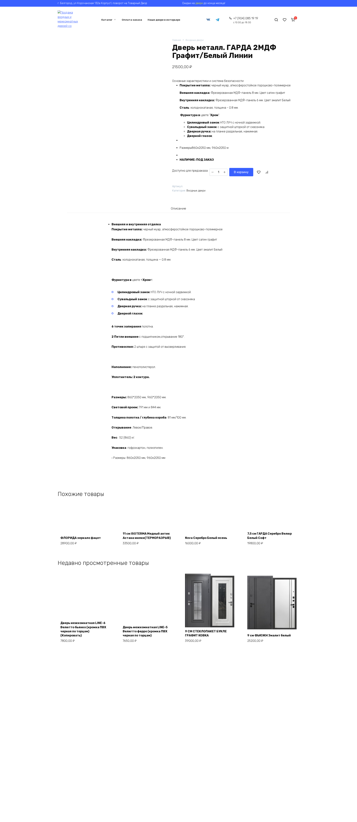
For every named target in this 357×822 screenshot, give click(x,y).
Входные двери (195, 40)
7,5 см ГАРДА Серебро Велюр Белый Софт (269, 535)
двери (199, 3)
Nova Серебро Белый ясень (206, 538)
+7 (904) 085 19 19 (245, 20)
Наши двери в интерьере (164, 19)
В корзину (241, 172)
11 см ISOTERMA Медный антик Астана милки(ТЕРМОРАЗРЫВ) (147, 535)
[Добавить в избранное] (258, 172)
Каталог (106, 19)
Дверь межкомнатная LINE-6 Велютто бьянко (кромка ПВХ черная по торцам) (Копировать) (83, 629)
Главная (176, 40)
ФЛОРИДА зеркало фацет (80, 538)
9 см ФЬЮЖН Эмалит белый (269, 635)
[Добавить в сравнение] (266, 172)
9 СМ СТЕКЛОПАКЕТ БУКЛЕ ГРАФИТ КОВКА (206, 633)
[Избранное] (285, 19)
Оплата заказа (132, 19)
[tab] (178, 208)
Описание (178, 208)
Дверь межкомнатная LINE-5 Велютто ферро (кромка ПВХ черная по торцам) (145, 631)
